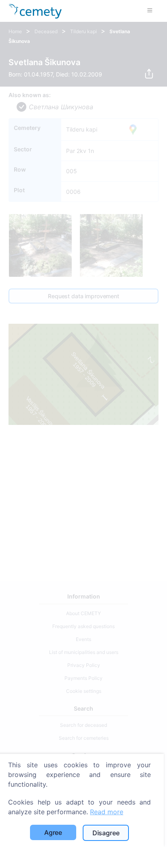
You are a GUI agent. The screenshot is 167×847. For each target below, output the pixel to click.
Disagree (106, 833)
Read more (106, 812)
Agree (53, 832)
